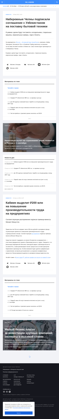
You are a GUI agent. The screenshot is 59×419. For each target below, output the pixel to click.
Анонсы (4, 6)
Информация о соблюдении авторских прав (13, 369)
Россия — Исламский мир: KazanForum (27, 42)
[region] (19, 409)
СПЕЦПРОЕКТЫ (30, 376)
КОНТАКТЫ (5, 376)
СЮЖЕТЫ (5, 381)
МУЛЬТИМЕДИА (6, 384)
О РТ (15, 375)
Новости (8, 14)
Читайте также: (13, 88)
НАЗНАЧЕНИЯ (17, 381)
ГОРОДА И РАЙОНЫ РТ (19, 376)
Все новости (9, 189)
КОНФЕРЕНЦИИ (30, 383)
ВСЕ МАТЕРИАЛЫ (7, 379)
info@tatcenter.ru (7, 389)
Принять (19, 413)
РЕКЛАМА (29, 379)
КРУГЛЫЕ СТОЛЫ (31, 375)
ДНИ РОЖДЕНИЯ (17, 384)
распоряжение (36, 233)
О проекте (5, 375)
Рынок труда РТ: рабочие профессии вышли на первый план (32, 257)
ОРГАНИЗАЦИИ (17, 383)
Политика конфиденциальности (10, 371)
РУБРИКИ (5, 383)
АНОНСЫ (29, 381)
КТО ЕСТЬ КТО (17, 379)
